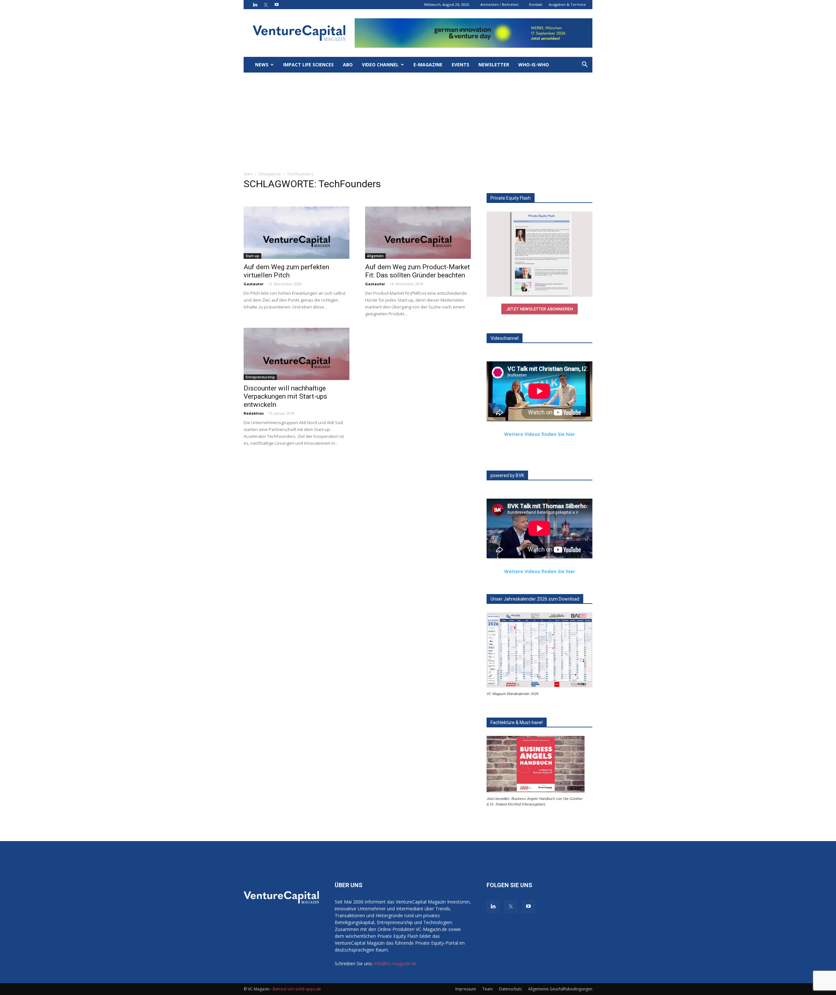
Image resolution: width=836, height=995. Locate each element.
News (261, 64)
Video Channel (380, 64)
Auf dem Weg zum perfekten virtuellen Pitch (286, 271)
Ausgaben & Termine (567, 4)
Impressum (465, 989)
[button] (584, 65)
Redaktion (254, 413)
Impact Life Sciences (308, 64)
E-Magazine (427, 64)
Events (460, 64)
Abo (348, 64)
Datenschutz (510, 989)
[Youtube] (276, 4)
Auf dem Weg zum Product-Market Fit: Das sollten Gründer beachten (417, 271)
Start (248, 174)
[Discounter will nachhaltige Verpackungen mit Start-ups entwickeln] (296, 354)
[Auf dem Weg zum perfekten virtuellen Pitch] (296, 233)
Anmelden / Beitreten (499, 4)
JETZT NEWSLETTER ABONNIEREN (539, 309)
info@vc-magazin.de (395, 963)
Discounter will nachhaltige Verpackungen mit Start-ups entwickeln (285, 396)
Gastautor (254, 283)
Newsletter (493, 64)
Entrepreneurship (260, 377)
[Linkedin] (255, 4)
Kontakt (535, 4)
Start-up (252, 256)
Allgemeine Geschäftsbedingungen (560, 989)
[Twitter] (266, 4)
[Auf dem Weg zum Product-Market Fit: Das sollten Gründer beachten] (418, 233)
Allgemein (375, 256)
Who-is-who (533, 64)
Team (487, 989)
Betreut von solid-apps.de (297, 989)
